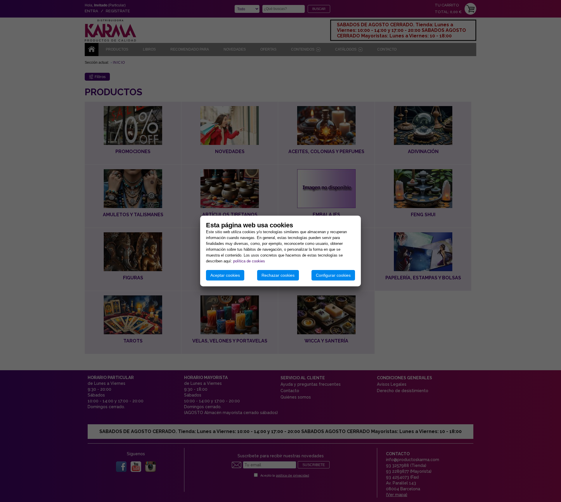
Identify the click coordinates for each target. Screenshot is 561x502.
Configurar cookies (333, 275)
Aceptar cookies (225, 275)
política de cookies (249, 261)
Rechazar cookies (278, 275)
